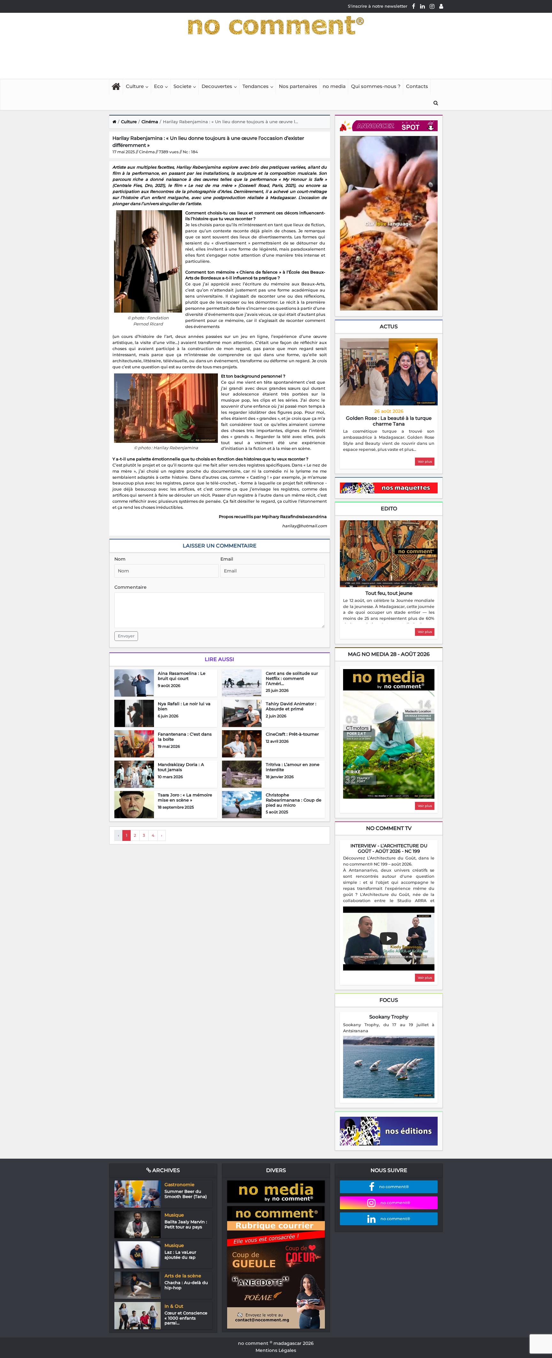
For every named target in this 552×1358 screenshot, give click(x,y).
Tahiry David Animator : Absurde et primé (291, 706)
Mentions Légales (276, 1350)
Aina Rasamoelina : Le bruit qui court (181, 676)
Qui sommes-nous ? (376, 86)
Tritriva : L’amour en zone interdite (292, 767)
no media (334, 86)
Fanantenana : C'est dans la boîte (185, 736)
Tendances (255, 86)
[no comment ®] (441, 6)
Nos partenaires (298, 86)
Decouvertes (217, 86)
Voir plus (425, 461)
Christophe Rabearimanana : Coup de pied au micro (293, 799)
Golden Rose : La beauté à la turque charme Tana (389, 421)
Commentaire (130, 587)
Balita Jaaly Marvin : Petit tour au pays (186, 1224)
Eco (158, 86)
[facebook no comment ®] (413, 6)
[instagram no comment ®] (432, 6)
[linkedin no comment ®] (422, 6)
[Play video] (389, 938)
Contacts (417, 86)
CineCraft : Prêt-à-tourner (292, 734)
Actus (389, 327)
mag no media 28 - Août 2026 (389, 654)
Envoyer (126, 636)
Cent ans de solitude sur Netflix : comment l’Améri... (292, 678)
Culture (135, 86)
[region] (388, 440)
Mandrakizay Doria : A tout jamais (181, 767)
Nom (120, 559)
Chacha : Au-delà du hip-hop (186, 1285)
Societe (182, 86)
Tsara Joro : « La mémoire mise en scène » (185, 797)
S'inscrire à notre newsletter (377, 6)
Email (226, 559)
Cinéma (150, 121)
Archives (165, 1170)
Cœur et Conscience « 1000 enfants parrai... (186, 1317)
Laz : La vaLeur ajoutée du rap (180, 1255)
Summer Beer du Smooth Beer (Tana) (186, 1194)
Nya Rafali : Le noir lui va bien (184, 706)
